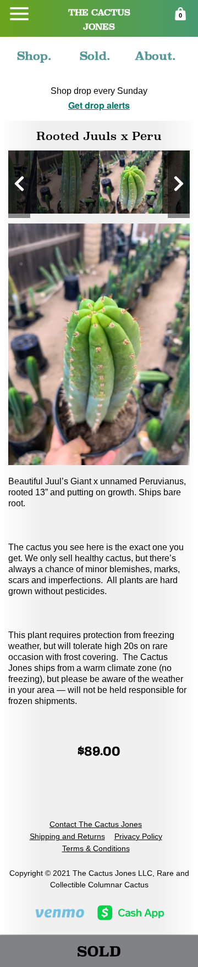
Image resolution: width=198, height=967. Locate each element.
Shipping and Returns (67, 836)
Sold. (95, 56)
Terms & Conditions (96, 848)
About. (155, 56)
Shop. (34, 56)
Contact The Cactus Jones (96, 824)
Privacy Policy (138, 836)
